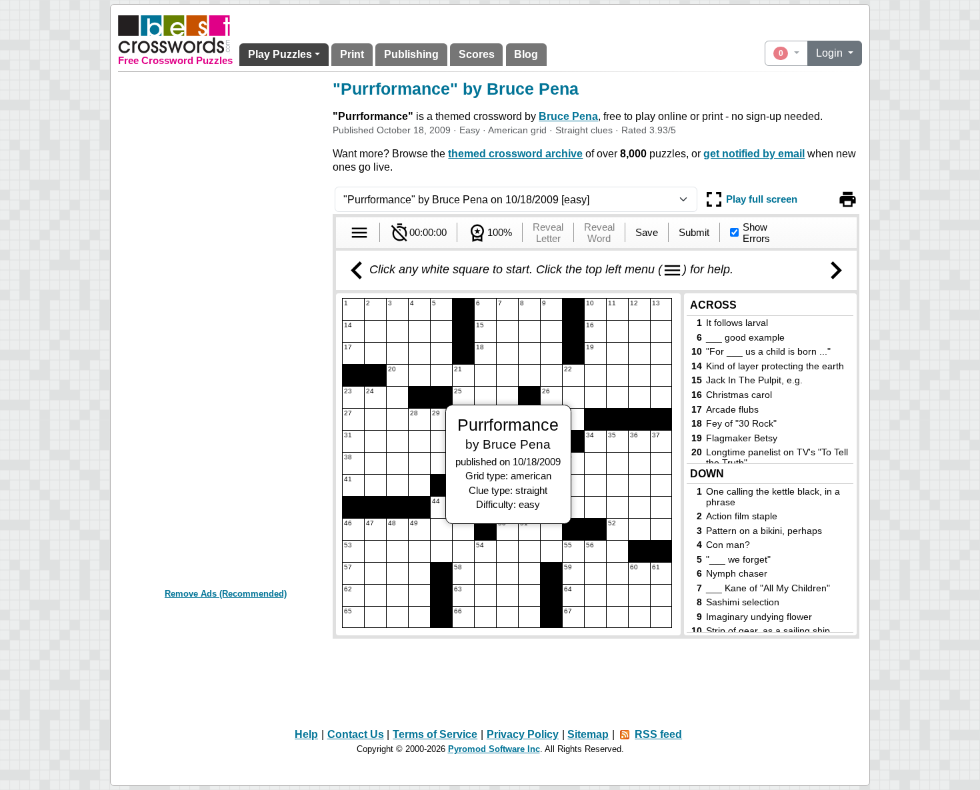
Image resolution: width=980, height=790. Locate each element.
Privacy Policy (523, 734)
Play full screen (761, 199)
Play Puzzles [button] (280, 54)
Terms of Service (435, 734)
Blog (526, 54)
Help (306, 734)
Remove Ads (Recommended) (226, 594)
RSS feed (658, 734)
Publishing (411, 54)
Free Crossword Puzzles (175, 60)
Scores (477, 54)
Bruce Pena (568, 116)
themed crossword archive (515, 153)
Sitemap (588, 734)
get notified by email (754, 153)
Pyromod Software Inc (494, 749)
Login (830, 53)
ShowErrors (756, 232)
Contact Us (355, 734)
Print (352, 54)
